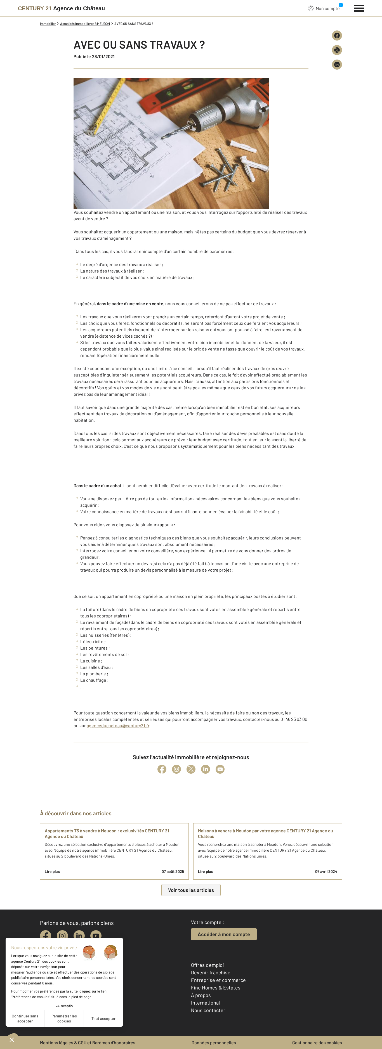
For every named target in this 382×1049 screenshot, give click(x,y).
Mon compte (328, 8)
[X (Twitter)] (191, 769)
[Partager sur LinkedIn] (337, 65)
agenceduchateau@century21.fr (118, 725)
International (205, 1003)
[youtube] (96, 935)
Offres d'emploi (207, 965)
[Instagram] (176, 769)
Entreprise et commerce (218, 980)
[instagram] (62, 935)
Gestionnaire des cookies (317, 1042)
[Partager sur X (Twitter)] (337, 50)
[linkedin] (79, 935)
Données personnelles (214, 1042)
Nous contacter (208, 1010)
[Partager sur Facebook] (337, 35)
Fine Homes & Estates (215, 987)
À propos (201, 995)
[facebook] (45, 935)
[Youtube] (220, 769)
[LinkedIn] (205, 769)
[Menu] (359, 7)
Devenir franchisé (210, 972)
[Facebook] (161, 769)
